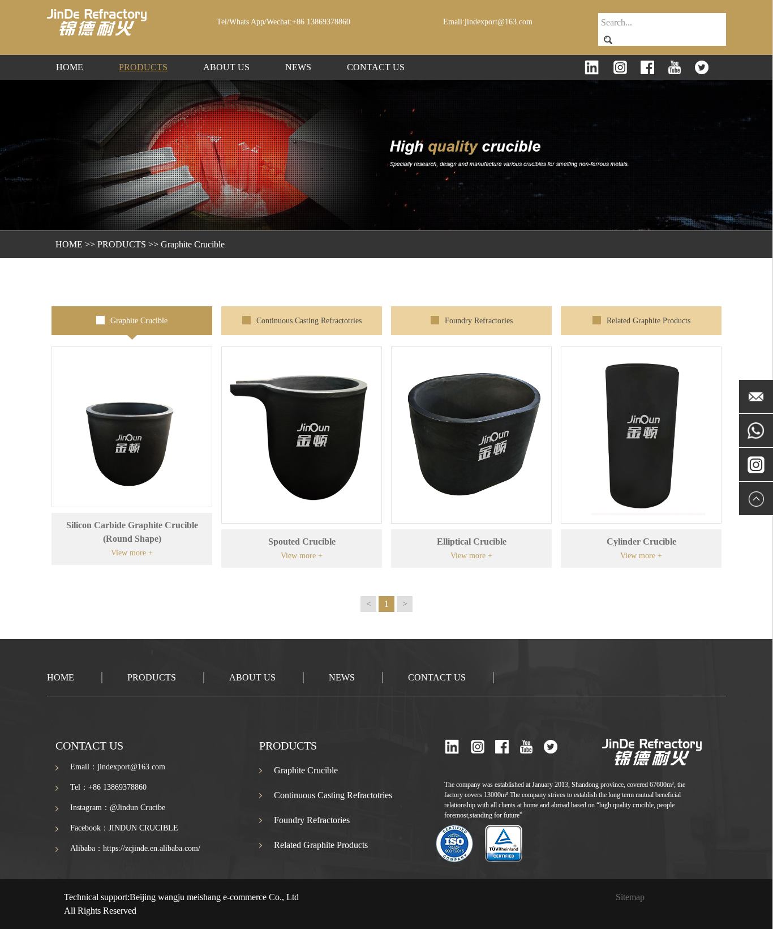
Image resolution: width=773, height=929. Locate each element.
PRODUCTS (143, 67)
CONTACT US (376, 67)
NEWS (298, 67)
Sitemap (630, 897)
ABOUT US (226, 67)
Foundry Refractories (479, 320)
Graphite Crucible (193, 244)
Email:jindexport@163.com (487, 22)
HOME (69, 67)
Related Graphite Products (648, 320)
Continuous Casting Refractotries (309, 320)
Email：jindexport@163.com (117, 767)
